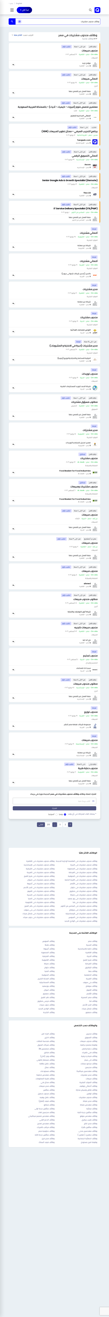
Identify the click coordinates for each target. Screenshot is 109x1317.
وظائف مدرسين (91, 1067)
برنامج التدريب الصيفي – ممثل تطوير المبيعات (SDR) (69, 131)
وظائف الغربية (91, 978)
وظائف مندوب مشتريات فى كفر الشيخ (39, 906)
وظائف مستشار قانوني (45, 1060)
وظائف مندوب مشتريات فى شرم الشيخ (39, 876)
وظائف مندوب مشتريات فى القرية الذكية (81, 879)
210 (48, 824)
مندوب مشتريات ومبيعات (84, 486)
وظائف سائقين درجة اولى (44, 1108)
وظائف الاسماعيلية (46, 982)
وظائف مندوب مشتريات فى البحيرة (40, 894)
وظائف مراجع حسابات (89, 1063)
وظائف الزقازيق (91, 967)
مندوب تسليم (90, 655)
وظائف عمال (49, 1067)
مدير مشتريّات (90, 430)
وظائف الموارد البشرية (88, 1082)
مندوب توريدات (90, 373)
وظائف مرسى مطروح (45, 1001)
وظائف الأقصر (91, 993)
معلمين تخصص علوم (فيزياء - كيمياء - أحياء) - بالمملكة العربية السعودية (58, 106)
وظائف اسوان (49, 990)
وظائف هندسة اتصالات (45, 1041)
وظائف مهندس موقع (88, 1116)
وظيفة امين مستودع (89, 1142)
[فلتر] (19, 21)
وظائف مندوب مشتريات (88, 1097)
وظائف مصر (92, 941)
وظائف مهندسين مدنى (88, 1131)
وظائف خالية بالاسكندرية (87, 948)
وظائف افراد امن (47, 1033)
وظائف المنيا (49, 971)
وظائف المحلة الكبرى (46, 978)
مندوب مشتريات (89, 317)
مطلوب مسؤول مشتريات (84, 402)
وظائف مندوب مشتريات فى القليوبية (39, 902)
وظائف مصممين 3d (46, 1048)
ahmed (87, 583)
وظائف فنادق (49, 1052)
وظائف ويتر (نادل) (47, 1056)
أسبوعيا (51, 814)
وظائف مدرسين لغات (46, 1112)
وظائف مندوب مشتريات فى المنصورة (82, 868)
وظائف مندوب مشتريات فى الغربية (40, 872)
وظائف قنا (93, 1001)
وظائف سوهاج (91, 986)
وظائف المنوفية (48, 975)
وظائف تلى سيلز (90, 1060)
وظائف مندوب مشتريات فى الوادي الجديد (80, 921)
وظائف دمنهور (91, 1012)
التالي (41, 824)
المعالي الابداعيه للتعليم (81, 115)
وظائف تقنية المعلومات (45, 1078)
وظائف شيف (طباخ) (46, 1101)
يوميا (61, 814)
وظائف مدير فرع (48, 1138)
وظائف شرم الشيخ (90, 960)
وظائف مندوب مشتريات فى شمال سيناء (38, 913)
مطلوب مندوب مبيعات (85, 599)
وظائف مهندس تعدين (45, 1123)
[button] (90, 10)
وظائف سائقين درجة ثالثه (44, 1134)
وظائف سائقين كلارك (89, 1127)
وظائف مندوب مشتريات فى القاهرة (40, 861)
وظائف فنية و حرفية (89, 1056)
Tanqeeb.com (84, 140)
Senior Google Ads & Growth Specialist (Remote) (70, 180)
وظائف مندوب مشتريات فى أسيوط (40, 883)
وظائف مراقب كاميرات (45, 1127)
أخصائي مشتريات (89, 233)
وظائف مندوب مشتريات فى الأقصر (83, 883)
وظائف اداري (49, 1037)
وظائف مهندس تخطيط (45, 1075)
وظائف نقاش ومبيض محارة (86, 1090)
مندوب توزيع (91, 712)
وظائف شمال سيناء (89, 1008)
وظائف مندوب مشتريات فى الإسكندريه (39, 864)
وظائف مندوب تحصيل (46, 1093)
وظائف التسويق (91, 1037)
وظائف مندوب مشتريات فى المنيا (41, 898)
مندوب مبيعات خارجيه (86, 627)
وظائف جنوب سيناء (46, 1004)
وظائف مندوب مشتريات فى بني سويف (39, 910)
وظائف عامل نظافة (46, 1063)
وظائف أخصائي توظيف (88, 1086)
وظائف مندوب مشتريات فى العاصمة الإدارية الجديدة (76, 861)
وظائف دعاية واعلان (89, 1048)
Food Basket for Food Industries (75, 470)
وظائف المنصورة (47, 952)
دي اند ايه (87, 640)
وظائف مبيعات (91, 1078)
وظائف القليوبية (48, 960)
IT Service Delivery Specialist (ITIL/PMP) (76, 208)
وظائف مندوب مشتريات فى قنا (85, 902)
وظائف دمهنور (48, 993)
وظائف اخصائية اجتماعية (87, 1138)
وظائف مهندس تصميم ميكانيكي (41, 1116)
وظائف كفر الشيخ (47, 997)
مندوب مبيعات (90, 50)
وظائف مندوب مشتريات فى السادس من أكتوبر (79, 906)
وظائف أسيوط (49, 948)
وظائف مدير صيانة (90, 1101)
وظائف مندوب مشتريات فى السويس (82, 917)
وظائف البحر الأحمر (90, 1004)
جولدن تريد (86, 63)
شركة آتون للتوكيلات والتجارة (79, 611)
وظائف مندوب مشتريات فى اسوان (40, 879)
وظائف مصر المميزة (89, 997)
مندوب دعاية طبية (88, 768)
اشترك (54, 808)
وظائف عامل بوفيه (47, 1097)
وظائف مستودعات (47, 1071)
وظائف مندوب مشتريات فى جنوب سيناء (38, 917)
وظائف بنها (92, 971)
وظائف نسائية (91, 1108)
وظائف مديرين (91, 1033)
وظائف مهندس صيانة (88, 1104)
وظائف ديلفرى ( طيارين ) (87, 1134)
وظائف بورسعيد (48, 986)
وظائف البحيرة (91, 945)
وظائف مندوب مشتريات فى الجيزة (83, 864)
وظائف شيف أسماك (46, 1142)
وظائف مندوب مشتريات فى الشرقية (40, 868)
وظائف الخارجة (48, 1012)
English (19, 3)
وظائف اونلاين (92, 1093)
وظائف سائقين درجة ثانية (87, 1112)
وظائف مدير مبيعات (46, 1086)
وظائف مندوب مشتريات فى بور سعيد (82, 898)
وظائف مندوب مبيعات (88, 1041)
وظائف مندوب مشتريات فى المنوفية (82, 876)
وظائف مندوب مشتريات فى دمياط (83, 894)
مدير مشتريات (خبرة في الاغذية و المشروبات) (73, 345)
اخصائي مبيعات (89, 78)
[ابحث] (12, 21)
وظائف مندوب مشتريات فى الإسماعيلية (81, 913)
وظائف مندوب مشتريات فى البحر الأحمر (38, 887)
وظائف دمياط (49, 963)
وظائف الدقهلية (90, 975)
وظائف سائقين (48, 1090)
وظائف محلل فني (47, 1082)
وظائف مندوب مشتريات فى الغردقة (83, 872)
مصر (11, 3)
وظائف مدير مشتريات (89, 1075)
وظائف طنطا (49, 945)
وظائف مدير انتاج (90, 1123)
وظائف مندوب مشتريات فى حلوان (83, 887)
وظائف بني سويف (90, 982)
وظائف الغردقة (91, 963)
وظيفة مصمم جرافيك (88, 1045)
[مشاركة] (13, 65)
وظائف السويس (48, 941)
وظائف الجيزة (92, 956)
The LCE (87, 193)
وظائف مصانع (49, 1104)
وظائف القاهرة (91, 952)
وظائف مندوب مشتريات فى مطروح (83, 891)
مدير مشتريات (90, 289)
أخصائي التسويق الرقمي (85, 155)
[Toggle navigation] (12, 10)
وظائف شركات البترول (45, 1045)
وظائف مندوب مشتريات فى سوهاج (83, 910)
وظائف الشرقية (48, 956)
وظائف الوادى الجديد (46, 1008)
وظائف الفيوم (92, 990)
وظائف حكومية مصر (46, 1131)
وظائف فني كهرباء (89, 1052)
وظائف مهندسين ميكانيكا (87, 1071)
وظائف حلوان (49, 967)
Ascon (88, 164)
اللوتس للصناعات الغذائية (80, 330)
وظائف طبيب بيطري (89, 1119)
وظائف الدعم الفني (46, 1119)
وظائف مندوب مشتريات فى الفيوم (40, 891)
